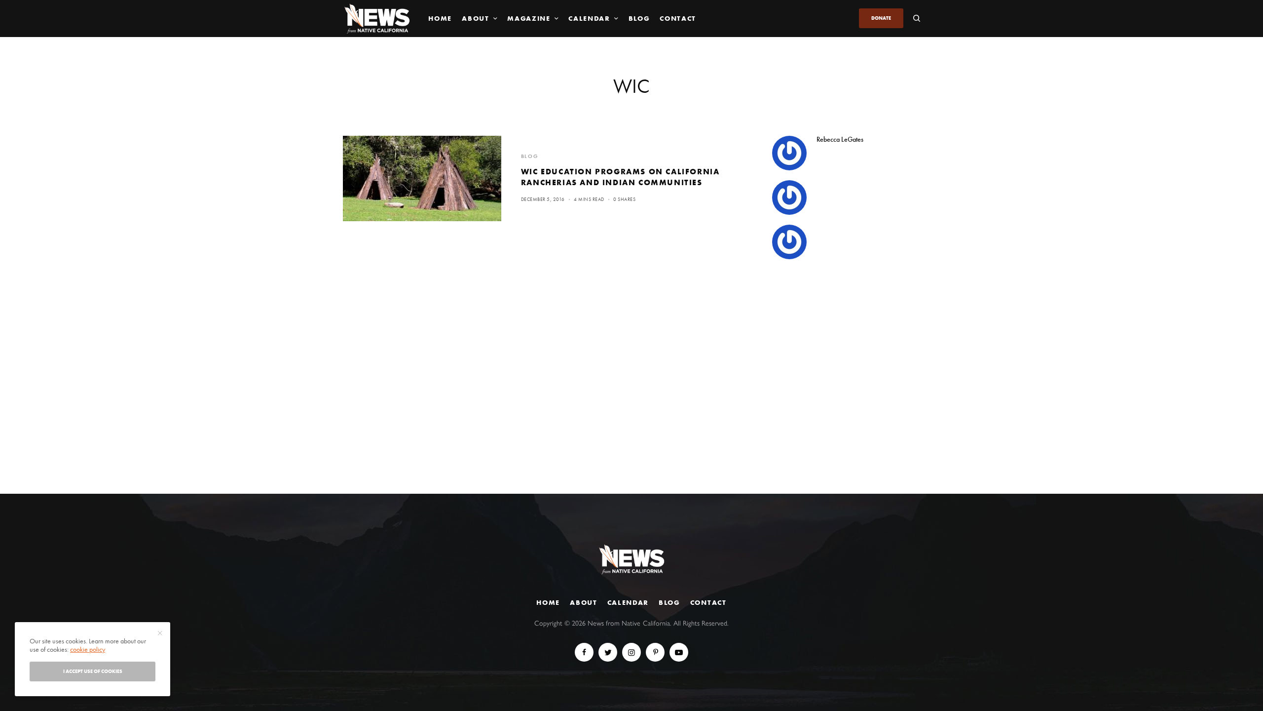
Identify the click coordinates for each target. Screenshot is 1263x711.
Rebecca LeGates (840, 139)
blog (529, 156)
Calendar (628, 602)
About (583, 602)
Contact (708, 602)
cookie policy (87, 649)
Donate (881, 18)
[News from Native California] (377, 18)
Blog (669, 602)
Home (548, 602)
